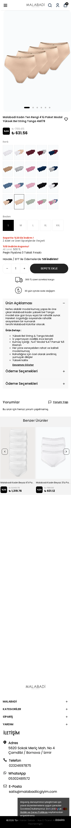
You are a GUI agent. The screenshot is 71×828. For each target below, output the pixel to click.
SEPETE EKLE (49, 268)
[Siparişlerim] (57, 5)
